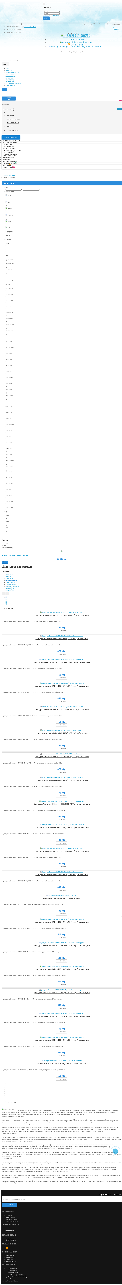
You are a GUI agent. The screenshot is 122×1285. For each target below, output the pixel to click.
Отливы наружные (10, 1217)
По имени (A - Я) (9, 576)
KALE (8, 202)
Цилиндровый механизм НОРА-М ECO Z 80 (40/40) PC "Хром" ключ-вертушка (62, 969)
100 (6, 605)
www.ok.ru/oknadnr (77, 45)
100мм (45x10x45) (10, 312)
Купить (5, 562)
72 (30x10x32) (9, 407)
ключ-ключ (8, 275)
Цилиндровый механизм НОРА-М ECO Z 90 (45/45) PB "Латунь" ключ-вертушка (62, 993)
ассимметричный (10, 263)
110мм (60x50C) (9, 336)
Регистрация (46, 15)
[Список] (3, 593)
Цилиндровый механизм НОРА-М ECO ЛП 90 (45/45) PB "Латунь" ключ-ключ (62, 851)
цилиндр (8, 235)
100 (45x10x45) (9, 294)
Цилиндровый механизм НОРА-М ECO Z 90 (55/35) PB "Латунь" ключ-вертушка (62, 1016)
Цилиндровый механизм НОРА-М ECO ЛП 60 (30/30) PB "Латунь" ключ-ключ (62, 615)
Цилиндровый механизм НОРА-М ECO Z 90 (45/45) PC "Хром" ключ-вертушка (62, 922)
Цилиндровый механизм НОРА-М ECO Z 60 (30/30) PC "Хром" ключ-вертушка (62, 686)
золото (7, 515)
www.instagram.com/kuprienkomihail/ (89, 47)
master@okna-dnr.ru (76, 39)
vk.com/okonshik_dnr (84, 42)
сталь (7, 249)
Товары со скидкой (13, 130)
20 (6, 597)
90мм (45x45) (9, 478)
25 (6, 599)
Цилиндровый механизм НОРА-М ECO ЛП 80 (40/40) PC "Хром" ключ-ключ (62, 780)
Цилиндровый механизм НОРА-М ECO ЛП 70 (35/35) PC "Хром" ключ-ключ (62, 733)
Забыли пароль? (55, 15)
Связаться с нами (10, 1228)
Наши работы (11, 126)
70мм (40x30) (9, 389)
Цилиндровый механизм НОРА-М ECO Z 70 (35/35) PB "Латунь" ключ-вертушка (62, 804)
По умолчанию (9, 574)
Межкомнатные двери (11, 76)
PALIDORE (9, 208)
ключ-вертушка (9, 269)
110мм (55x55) (9, 330)
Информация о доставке (12, 1219)
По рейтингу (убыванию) (11, 584)
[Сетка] (7, 593)
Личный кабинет (10, 1255)
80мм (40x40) (9, 430)
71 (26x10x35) (9, 401)
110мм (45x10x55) (10, 324)
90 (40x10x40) (9, 448)
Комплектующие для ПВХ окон (13, 83)
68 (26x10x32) (9, 365)
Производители (10, 1239)
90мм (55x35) (9, 495)
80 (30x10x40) (9, 413)
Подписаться (11, 1204)
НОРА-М (9, 228)
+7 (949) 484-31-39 (83, 37)
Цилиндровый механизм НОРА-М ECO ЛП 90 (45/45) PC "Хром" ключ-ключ (62, 875)
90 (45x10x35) (9, 454)
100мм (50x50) (9, 318)
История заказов (10, 1257)
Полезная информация (13, 119)
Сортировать (6, 571)
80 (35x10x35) (9, 418)
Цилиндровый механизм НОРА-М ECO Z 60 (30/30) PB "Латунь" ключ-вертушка (62, 662)
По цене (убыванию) (10, 582)
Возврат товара (10, 1230)
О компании (10, 115)
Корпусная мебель (10, 85)
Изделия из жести (10, 81)
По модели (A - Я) (10, 588)
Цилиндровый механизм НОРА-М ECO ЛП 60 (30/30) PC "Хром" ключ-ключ (62, 639)
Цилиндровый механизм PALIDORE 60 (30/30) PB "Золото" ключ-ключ (61, 1064)
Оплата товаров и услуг (12, 1221)
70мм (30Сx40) (9, 377)
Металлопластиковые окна (12, 72)
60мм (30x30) (9, 353)
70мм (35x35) (9, 383)
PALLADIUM (10, 215)
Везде (7, 68)
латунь (7, 243)
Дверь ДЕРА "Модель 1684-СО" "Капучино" (15, 555)
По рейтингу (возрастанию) (12, 586)
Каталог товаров (10, 137)
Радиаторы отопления (11, 74)
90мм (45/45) (9, 472)
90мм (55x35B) (9, 501)
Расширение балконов (14, 123)
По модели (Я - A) (10, 590)
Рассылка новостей (11, 1261)
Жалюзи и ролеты (10, 70)
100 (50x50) (8, 306)
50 (6, 601)
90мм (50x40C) (9, 483)
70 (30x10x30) (9, 371)
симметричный (9, 281)
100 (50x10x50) (9, 300)
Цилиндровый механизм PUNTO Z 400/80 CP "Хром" (61, 898)
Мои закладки (9, 1259)
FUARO (9, 196)
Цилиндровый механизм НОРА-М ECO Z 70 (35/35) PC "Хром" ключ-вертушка (62, 828)
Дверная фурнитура (10, 79)
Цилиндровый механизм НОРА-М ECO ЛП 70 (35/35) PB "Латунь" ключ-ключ (62, 710)
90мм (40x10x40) (10, 460)
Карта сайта (9, 1232)
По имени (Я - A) (9, 578)
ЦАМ (7, 255)
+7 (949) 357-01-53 (83, 35)
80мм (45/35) (9, 436)
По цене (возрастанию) (11, 580)
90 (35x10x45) (9, 442)
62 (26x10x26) (9, 359)
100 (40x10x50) (9, 288)
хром (7, 533)
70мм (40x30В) (9, 395)
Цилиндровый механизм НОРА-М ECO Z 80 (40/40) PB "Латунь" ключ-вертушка (62, 946)
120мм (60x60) (9, 342)
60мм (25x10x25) (10, 348)
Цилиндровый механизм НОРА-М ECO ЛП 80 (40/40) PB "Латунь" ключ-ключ (62, 757)
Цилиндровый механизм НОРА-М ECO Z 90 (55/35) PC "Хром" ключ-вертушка (62, 1040)
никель (7, 527)
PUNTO (9, 221)
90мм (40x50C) (9, 466)
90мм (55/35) (9, 489)
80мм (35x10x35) (10, 424)
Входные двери (9, 78)
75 (6, 603)
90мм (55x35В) (9, 507)
